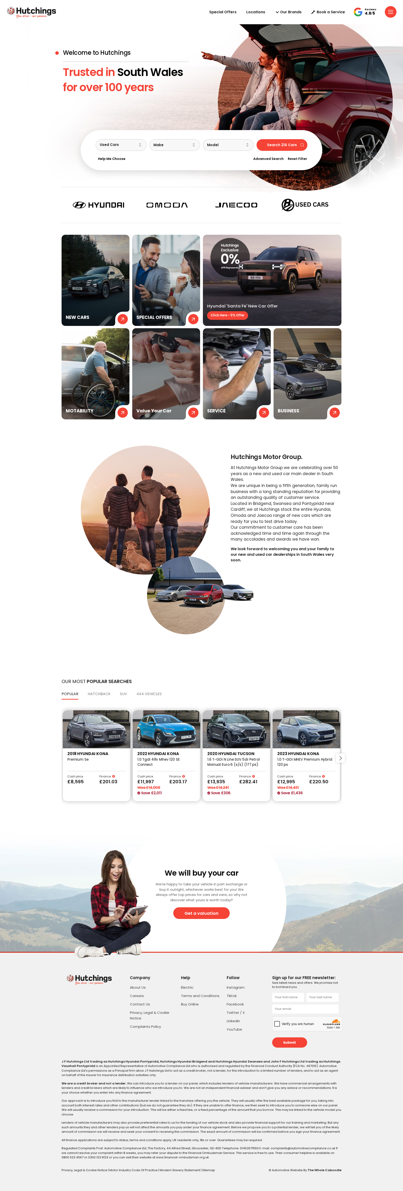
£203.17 (178, 781)
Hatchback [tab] (99, 694)
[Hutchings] (31, 12)
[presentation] (62, 758)
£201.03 (108, 781)
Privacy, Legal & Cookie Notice (85, 1170)
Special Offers (222, 12)
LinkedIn (233, 1020)
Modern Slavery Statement (180, 1170)
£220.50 (318, 781)
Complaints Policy (145, 1026)
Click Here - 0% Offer (228, 315)
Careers (137, 995)
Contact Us (140, 1004)
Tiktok (232, 995)
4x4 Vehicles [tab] (149, 694)
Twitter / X (236, 1012)
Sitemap (208, 1170)
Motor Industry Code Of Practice (133, 1170)
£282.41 (248, 781)
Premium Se (78, 759)
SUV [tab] (123, 694)
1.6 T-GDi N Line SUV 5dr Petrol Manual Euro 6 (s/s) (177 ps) (233, 762)
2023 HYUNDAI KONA (298, 753)
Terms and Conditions (200, 995)
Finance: (105, 776)
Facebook (235, 1004)
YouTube (234, 1029)
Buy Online (190, 1004)
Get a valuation (201, 913)
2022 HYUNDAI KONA (158, 753)
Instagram (236, 987)
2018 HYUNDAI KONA (87, 753)
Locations (255, 12)
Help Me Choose (111, 158)
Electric (187, 987)
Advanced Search (268, 158)
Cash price (75, 776)
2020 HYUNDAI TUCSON (230, 753)
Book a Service (331, 12)
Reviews (370, 9)
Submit (289, 1042)
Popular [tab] (70, 694)
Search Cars (282, 144)
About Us (138, 987)
